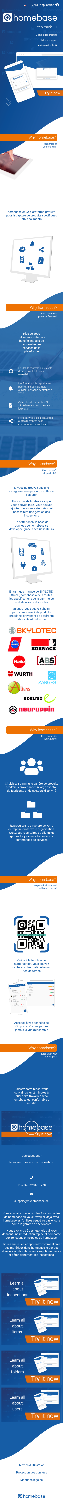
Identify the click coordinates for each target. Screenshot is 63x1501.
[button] (31, 1127)
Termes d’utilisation (31, 1465)
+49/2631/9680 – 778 (31, 1185)
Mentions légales (31, 1480)
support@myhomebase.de (31, 1201)
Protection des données (31, 1472)
